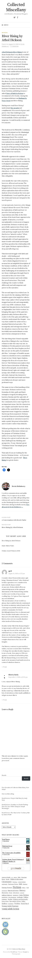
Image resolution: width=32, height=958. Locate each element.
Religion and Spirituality (20, 899)
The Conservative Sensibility (11, 853)
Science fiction (5, 901)
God (27, 887)
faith (20, 884)
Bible (19, 877)
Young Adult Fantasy (10, 906)
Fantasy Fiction (7, 887)
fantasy (25, 884)
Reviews (4, 32)
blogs (3, 879)
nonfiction (4, 897)
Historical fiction (13, 890)
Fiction (17, 887)
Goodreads (4, 890)
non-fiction (24, 895)
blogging (24, 877)
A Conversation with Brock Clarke (14, 520)
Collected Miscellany (16, 7)
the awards (15, 108)
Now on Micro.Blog (8, 794)
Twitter (17, 903)
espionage (4, 884)
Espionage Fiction (13, 884)
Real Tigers (6, 839)
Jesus (10, 893)
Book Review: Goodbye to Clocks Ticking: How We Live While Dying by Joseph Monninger (15, 806)
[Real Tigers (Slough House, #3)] (28, 841)
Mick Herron (6, 841)
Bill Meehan (6, 863)
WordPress (13, 952)
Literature (16, 893)
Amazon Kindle (6, 877)
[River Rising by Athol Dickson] (17, 541)
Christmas (14, 882)
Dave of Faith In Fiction (14, 93)
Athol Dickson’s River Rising (12, 52)
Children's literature (16, 879)
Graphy (25, 952)
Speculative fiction (15, 901)
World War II (25, 903)
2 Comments (14, 46)
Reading (10, 899)
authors (15, 877)
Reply (5, 667)
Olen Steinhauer (12, 897)
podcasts (20, 897)
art (12, 877)
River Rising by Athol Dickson (12, 527)
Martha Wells (6, 847)
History (22, 890)
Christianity (7, 882)
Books (7, 879)
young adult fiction (10, 908)
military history (7, 895)
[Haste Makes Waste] (17, 546)
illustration (5, 893)
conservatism (22, 882)
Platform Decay (7, 846)
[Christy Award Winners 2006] (17, 551)
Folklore (24, 887)
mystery (16, 895)
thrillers (4, 903)
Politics (26, 897)
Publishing (4, 899)
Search (4, 775)
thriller (23, 901)
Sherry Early (13, 675)
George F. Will (7, 854)
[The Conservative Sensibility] (28, 854)
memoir (22, 892)
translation (11, 903)
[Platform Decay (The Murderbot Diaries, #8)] (28, 848)
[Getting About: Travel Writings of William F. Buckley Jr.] (28, 861)
